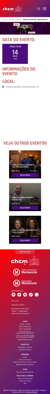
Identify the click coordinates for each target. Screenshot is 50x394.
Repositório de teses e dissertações (25, 362)
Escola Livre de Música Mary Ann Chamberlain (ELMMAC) (25, 336)
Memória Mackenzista (25, 340)
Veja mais (25, 175)
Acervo (25, 357)
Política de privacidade (25, 378)
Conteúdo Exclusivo (25, 350)
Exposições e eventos (25, 347)
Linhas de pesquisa (25, 360)
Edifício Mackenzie (25, 326)
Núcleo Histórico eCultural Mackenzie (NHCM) (25, 332)
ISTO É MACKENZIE (25, 329)
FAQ (25, 383)
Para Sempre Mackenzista (25, 372)
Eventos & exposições (14, 19)
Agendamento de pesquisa (25, 364)
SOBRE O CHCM (25, 324)
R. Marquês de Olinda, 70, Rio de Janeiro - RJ (22, 87)
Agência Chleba (31, 392)
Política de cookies (25, 381)
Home (4, 19)
